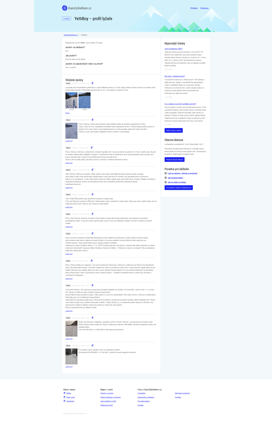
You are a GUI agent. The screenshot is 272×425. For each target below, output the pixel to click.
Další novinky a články (173, 130)
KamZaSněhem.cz (76, 8)
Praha (67, 113)
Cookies (178, 397)
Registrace (204, 8)
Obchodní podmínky (182, 393)
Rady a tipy (70, 397)
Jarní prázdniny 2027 (173, 48)
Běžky (68, 393)
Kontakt (140, 405)
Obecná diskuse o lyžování (110, 397)
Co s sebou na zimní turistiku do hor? (180, 103)
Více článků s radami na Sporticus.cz (178, 187)
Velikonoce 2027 (106, 405)
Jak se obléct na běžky (177, 182)
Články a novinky (106, 393)
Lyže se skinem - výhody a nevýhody (182, 173)
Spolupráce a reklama (146, 397)
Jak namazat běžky (175, 178)
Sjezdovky (70, 401)
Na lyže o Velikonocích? (175, 76)
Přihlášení (194, 8)
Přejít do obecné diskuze (174, 159)
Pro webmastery (144, 401)
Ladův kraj (68, 141)
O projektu (141, 393)
